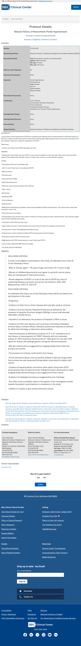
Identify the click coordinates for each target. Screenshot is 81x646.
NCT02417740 (6, 467)
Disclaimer (32, 614)
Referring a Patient (8, 529)
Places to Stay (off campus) (53, 520)
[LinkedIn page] (31, 635)
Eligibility (36, 39)
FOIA (30, 611)
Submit (40, 484)
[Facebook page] (25, 635)
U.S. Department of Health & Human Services (58, 618)
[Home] (16, 7)
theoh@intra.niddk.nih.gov (11, 457)
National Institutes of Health (51, 614)
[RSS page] (56, 635)
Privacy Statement (8, 614)
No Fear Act (32, 618)
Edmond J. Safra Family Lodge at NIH (57, 512)
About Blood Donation (10, 549)
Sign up (22, 581)
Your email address (24, 571)
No (44, 478)
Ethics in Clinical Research (11, 520)
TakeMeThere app (49, 529)
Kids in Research (7, 525)
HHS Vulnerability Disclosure (12, 618)
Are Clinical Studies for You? (12, 512)
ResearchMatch (7, 533)
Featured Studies (8, 516)
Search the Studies (8, 538)
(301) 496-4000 (40, 629)
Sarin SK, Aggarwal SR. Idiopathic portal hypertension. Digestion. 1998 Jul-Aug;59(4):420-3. (36, 403)
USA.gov (43, 611)
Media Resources (49, 557)
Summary (28, 39)
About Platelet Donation (10, 553)
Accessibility (6, 611)
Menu (76, 7)
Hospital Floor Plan (49, 516)
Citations (45, 39)
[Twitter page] (37, 635)
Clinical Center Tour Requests (53, 549)
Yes (38, 478)
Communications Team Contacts (55, 553)
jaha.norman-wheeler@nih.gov (38, 455)
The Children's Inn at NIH (52, 525)
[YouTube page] (50, 635)
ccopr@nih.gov (59, 455)
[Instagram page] (43, 635)
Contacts (53, 39)
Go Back (6, 19)
